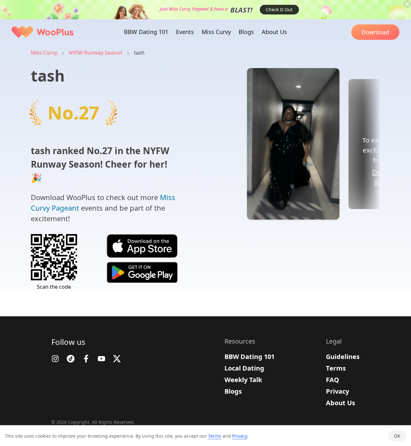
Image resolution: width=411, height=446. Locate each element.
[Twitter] (117, 359)
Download (375, 32)
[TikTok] (70, 359)
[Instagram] (55, 359)
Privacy (337, 391)
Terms (336, 368)
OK (397, 436)
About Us (340, 402)
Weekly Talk (243, 379)
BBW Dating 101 (249, 356)
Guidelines (343, 356)
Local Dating (244, 368)
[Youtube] (101, 359)
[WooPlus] (43, 32)
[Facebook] (86, 359)
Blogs (233, 391)
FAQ (332, 379)
